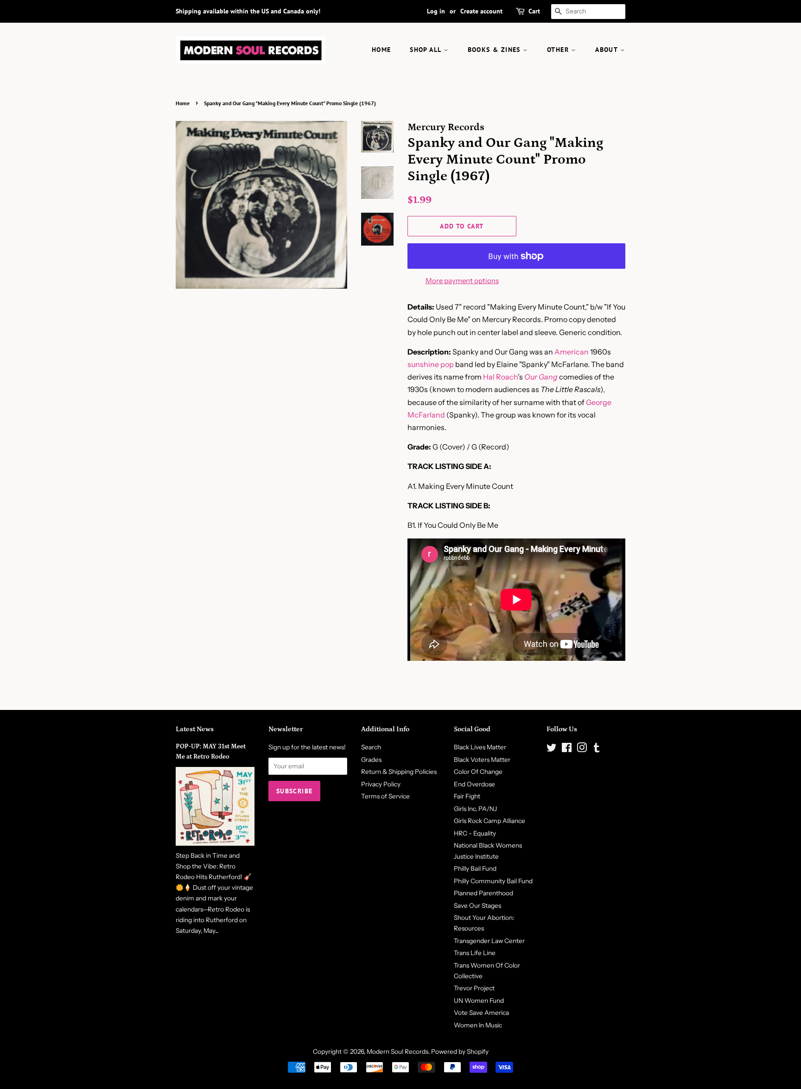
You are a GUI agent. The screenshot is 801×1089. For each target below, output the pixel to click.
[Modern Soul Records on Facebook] (566, 749)
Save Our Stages (477, 905)
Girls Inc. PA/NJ (475, 808)
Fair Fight (467, 796)
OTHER (559, 49)
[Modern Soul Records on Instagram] (582, 749)
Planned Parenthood (483, 893)
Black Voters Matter (482, 759)
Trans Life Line (475, 952)
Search (371, 747)
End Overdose (474, 784)
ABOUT (607, 49)
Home (183, 103)
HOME (381, 49)
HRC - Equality (475, 833)
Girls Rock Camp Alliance (489, 820)
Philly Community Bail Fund (493, 881)
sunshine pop (430, 364)
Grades (371, 759)
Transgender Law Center (489, 940)
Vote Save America (481, 1012)
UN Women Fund (479, 1000)
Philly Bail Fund (475, 868)
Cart (534, 11)
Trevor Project (474, 988)
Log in (436, 11)
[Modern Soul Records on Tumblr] (596, 749)
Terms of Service (385, 796)
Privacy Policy (380, 784)
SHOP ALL (427, 49)
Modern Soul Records (397, 1051)
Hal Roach (500, 376)
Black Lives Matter (480, 747)
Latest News (195, 729)
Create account (481, 11)
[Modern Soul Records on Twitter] (552, 749)
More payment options (462, 280)
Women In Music (478, 1025)
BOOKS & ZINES (495, 49)
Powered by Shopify (460, 1051)
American (571, 351)
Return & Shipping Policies (399, 771)
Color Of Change (478, 771)
